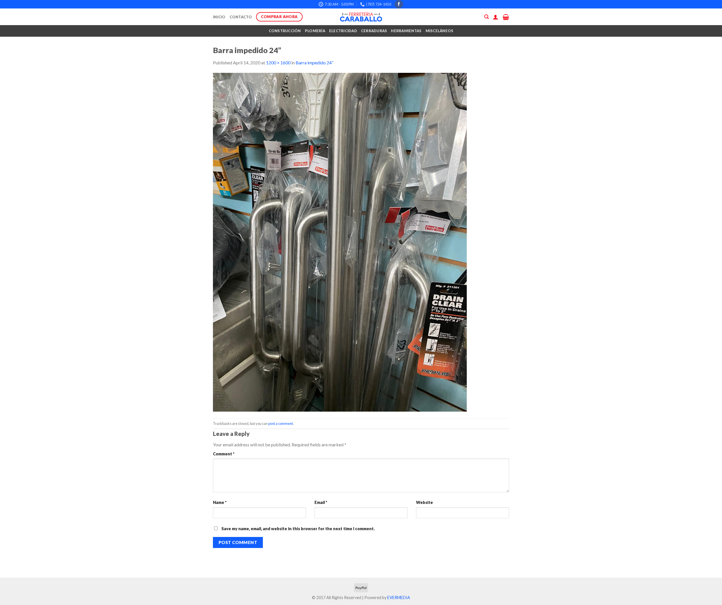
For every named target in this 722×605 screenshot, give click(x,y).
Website (424, 502)
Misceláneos (440, 31)
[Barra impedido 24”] (340, 241)
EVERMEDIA (398, 597)
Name (219, 502)
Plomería (315, 31)
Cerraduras (374, 31)
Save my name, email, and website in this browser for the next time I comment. (298, 528)
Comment (223, 453)
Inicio (219, 17)
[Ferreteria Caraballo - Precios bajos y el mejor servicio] (361, 17)
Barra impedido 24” (314, 62)
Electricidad (343, 31)
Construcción (285, 31)
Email (320, 502)
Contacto (241, 17)
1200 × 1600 (278, 62)
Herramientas (406, 31)
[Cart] (506, 17)
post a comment (280, 423)
